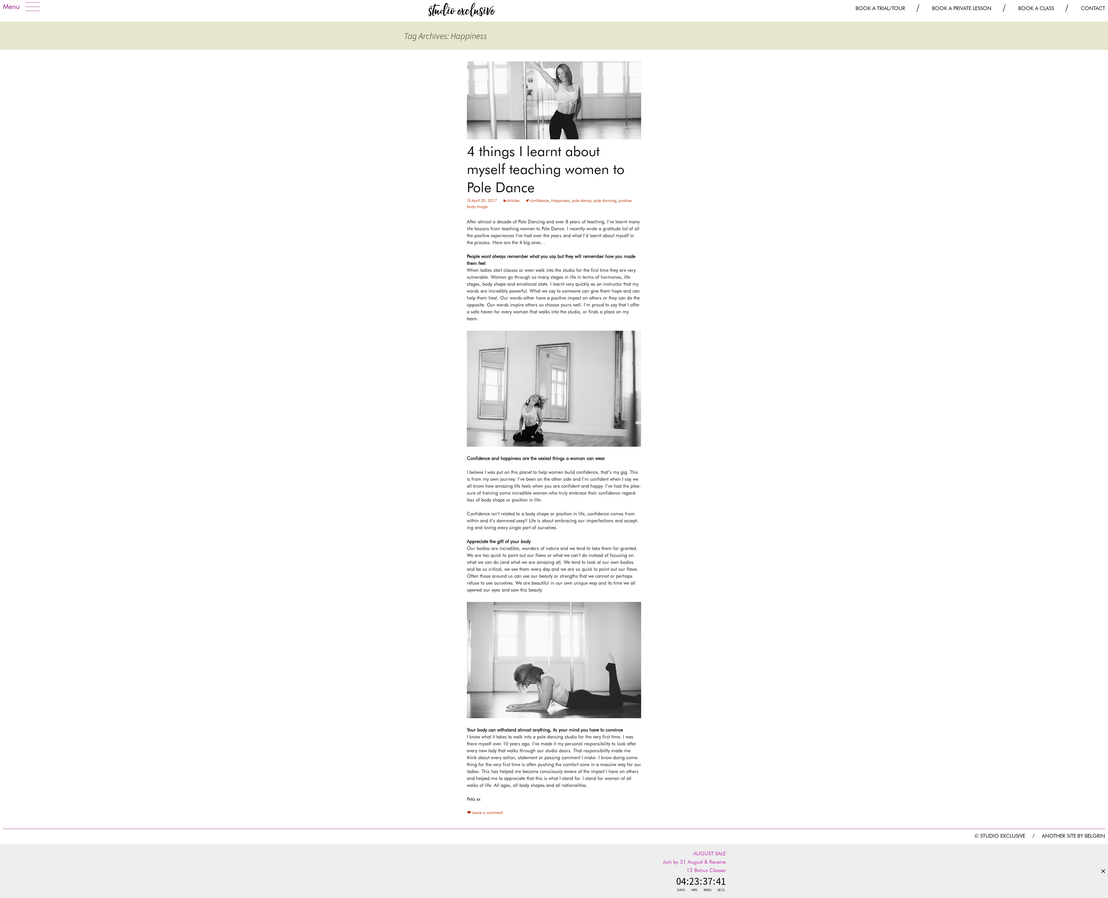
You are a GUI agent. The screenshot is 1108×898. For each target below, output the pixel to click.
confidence (539, 200)
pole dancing (605, 200)
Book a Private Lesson (961, 8)
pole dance (581, 200)
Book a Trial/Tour (880, 8)
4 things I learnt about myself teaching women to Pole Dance (545, 169)
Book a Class (1036, 8)
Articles (513, 200)
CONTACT (1093, 8)
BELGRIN (1095, 836)
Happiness (560, 200)
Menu (11, 6)
